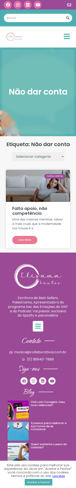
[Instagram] (18, 5)
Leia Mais (25, 240)
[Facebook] (8, 5)
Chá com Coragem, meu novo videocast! (48, 403)
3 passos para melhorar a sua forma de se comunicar (48, 426)
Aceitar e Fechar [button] (38, 482)
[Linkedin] (28, 5)
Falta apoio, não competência (29, 210)
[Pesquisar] (68, 18)
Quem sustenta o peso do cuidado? (49, 445)
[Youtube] (38, 5)
